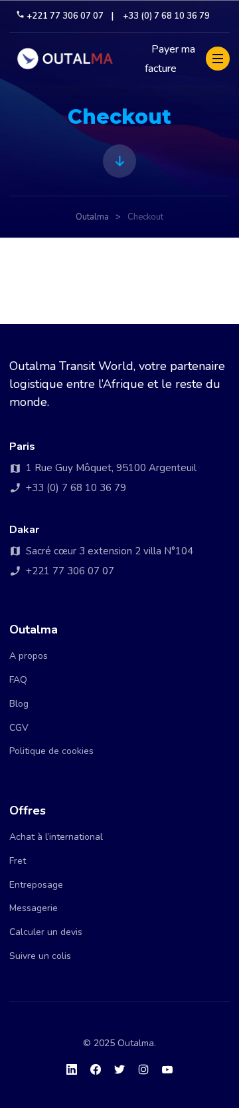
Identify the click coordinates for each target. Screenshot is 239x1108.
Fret (17, 860)
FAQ (18, 679)
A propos (28, 655)
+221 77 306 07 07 (65, 16)
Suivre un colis (40, 956)
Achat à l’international (56, 837)
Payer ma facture (170, 59)
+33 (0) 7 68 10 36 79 (166, 16)
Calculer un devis (45, 932)
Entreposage (36, 884)
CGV (19, 727)
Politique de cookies (51, 751)
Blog (19, 703)
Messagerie (33, 908)
